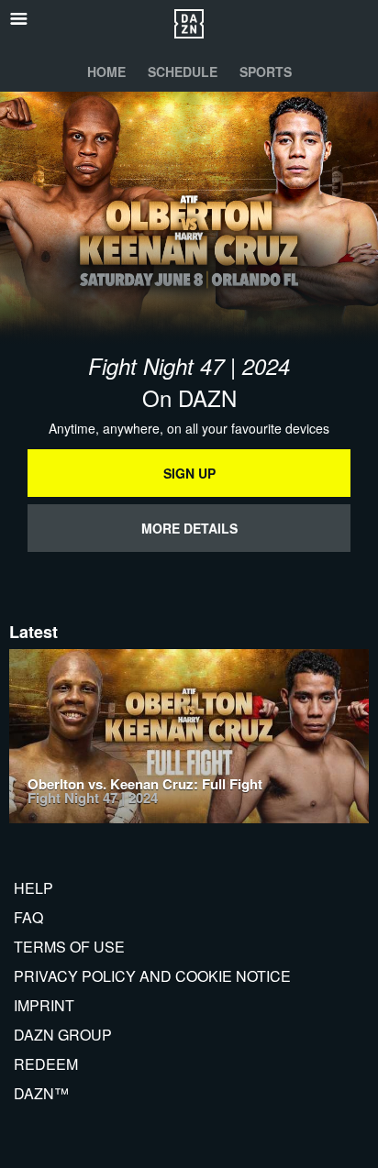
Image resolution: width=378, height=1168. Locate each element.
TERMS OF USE (69, 946)
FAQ (28, 917)
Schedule (182, 71)
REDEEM (46, 1063)
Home (106, 71)
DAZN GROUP (63, 1034)
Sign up (189, 473)
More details (189, 528)
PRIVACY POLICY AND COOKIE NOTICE (152, 975)
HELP (33, 887)
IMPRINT (44, 1005)
